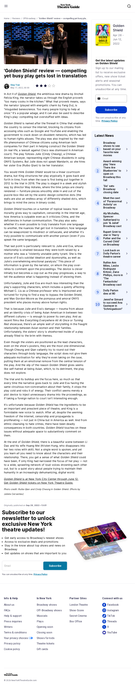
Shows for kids (45, 638)
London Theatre (78, 604)
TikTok (111, 615)
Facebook (113, 604)
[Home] (68, 6)
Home (7, 18)
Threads (112, 621)
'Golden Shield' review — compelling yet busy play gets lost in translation (73, 18)
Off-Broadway (29, 18)
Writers (8, 626)
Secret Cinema (78, 615)
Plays (40, 621)
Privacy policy (12, 643)
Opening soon (45, 626)
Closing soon (44, 632)
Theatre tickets (45, 643)
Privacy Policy (110, 120)
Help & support (13, 615)
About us (9, 604)
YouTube (112, 632)
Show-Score (76, 610)
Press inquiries (13, 621)
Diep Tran (15, 85)
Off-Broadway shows (49, 610)
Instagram (113, 610)
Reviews (16, 18)
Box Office (75, 621)
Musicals (42, 615)
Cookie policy (12, 649)
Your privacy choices (16, 638)
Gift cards (42, 649)
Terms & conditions (15, 632)
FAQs (7, 610)
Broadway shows (47, 604)
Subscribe (111, 109)
